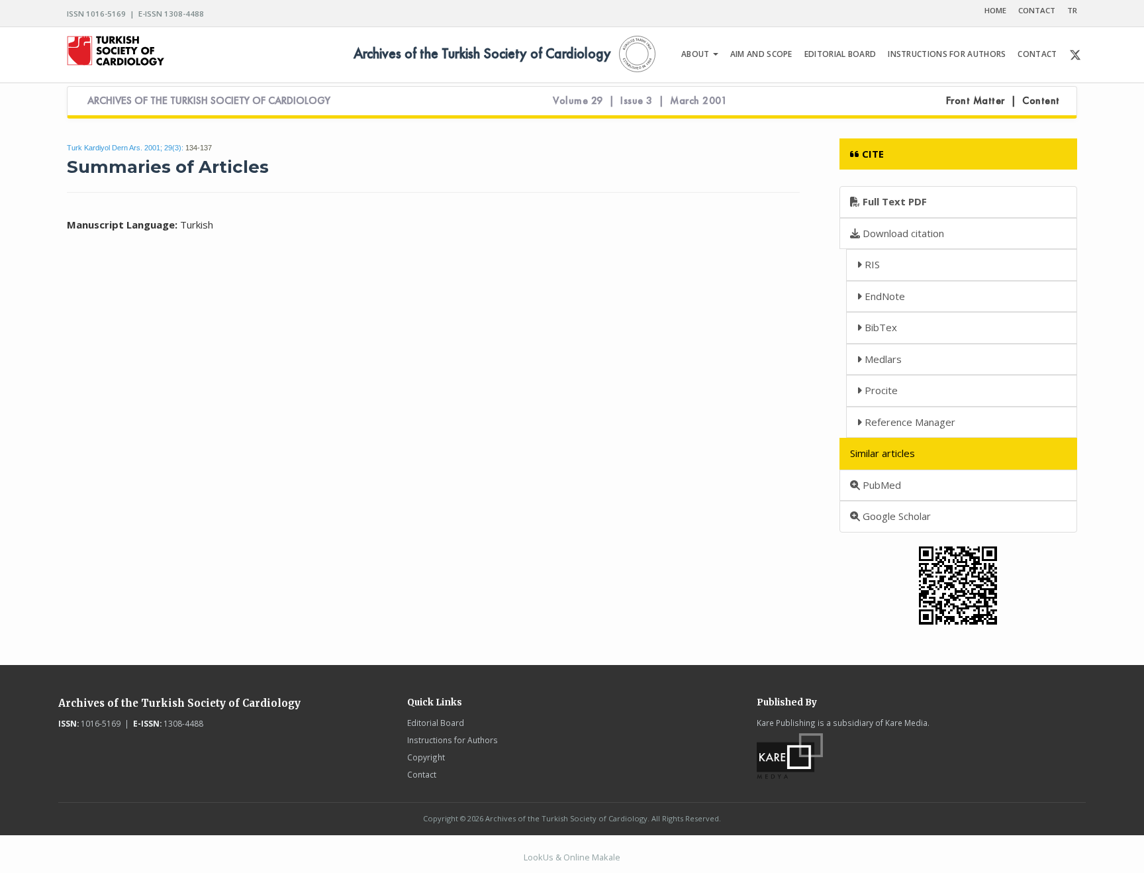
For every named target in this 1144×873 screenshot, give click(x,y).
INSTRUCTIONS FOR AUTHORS (947, 54)
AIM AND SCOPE (761, 54)
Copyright (426, 757)
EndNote (883, 296)
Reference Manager (908, 422)
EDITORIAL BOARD (840, 54)
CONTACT (1036, 10)
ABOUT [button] (696, 54)
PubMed (880, 484)
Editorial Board (435, 722)
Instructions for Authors (452, 740)
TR (1072, 10)
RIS (871, 264)
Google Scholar (895, 516)
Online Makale (591, 857)
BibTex (879, 327)
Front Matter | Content (1003, 100)
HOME (995, 10)
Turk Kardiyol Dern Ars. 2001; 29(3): (125, 148)
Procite (880, 390)
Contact (421, 774)
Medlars (882, 359)
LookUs (538, 857)
